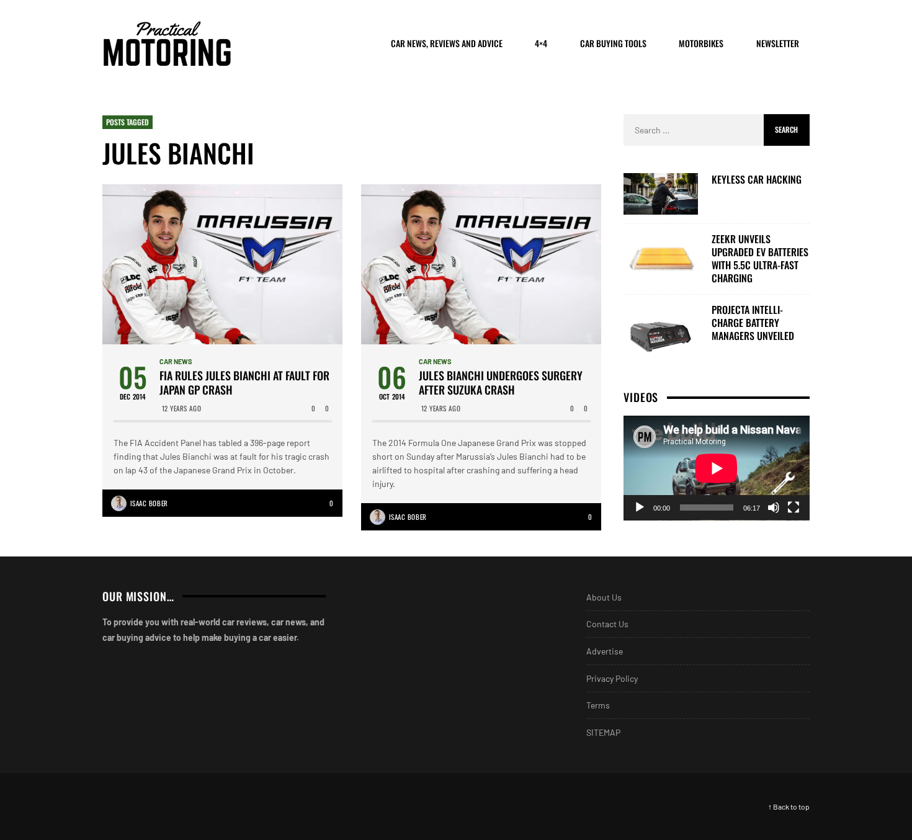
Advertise (604, 651)
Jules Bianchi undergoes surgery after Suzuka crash (501, 383)
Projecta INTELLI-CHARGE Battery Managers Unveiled (753, 322)
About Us (604, 597)
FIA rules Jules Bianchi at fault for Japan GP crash (244, 383)
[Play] (639, 507)
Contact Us (607, 624)
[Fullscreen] (793, 507)
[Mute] (773, 507)
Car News (175, 361)
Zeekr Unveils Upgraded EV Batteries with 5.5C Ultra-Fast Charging (760, 258)
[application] (717, 468)
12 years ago (182, 408)
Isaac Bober (149, 503)
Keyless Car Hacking (757, 179)
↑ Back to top (789, 806)
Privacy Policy (612, 678)
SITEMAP (603, 732)
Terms (598, 705)
